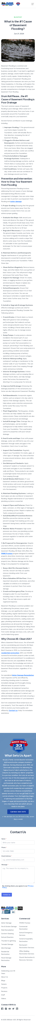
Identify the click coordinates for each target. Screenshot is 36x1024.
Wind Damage (6, 948)
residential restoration (10, 653)
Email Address (7, 856)
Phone (4, 847)
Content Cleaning (7, 934)
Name (4, 839)
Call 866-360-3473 (18, 812)
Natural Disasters (7, 937)
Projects (4, 988)
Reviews (4, 991)
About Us (4, 977)
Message (5, 864)
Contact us (13, 710)
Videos (3, 998)
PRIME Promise (6, 553)
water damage (16, 201)
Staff (3, 995)
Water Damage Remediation (23, 675)
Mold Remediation (7, 930)
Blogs (3, 980)
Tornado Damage (7, 944)
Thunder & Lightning (8, 941)
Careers (4, 984)
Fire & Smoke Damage (9, 926)
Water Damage (6, 923)
